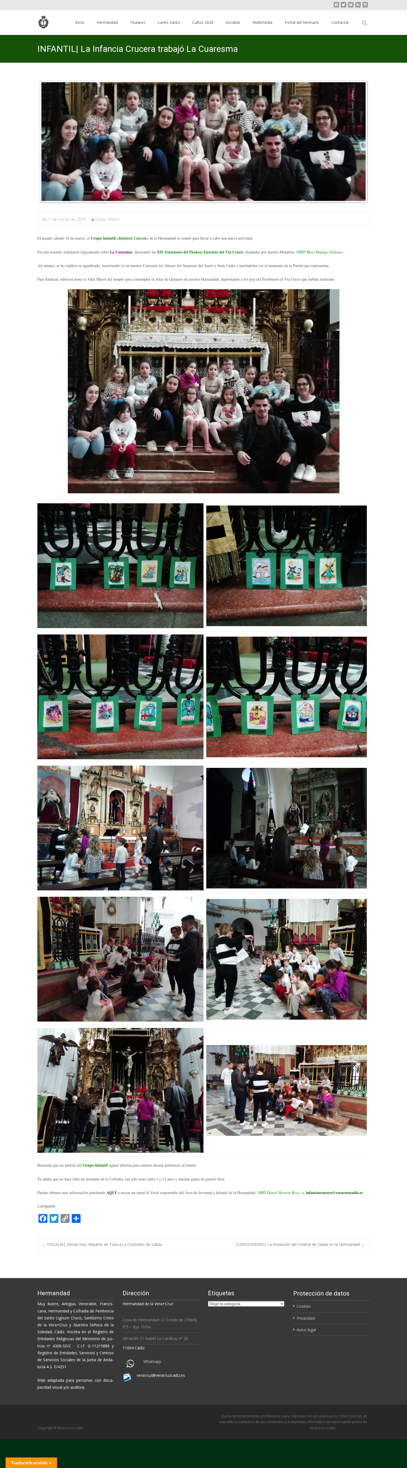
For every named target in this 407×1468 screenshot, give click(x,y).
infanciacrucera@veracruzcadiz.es (334, 1192)
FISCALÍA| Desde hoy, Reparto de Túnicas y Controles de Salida (102, 1244)
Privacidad (306, 1318)
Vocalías (233, 22)
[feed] (358, 6)
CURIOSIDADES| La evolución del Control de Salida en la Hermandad (300, 1244)
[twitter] (343, 6)
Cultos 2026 (202, 22)
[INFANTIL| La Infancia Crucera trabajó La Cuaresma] (203, 141)
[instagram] (365, 6)
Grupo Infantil (107, 219)
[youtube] (351, 6)
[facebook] (336, 6)
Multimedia (262, 22)
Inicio (79, 22)
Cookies (304, 1306)
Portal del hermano (302, 22)
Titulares (137, 22)
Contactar (340, 22)
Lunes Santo (169, 22)
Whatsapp (152, 1361)
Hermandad (107, 22)
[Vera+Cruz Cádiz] (40, 21)
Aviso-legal (306, 1329)
